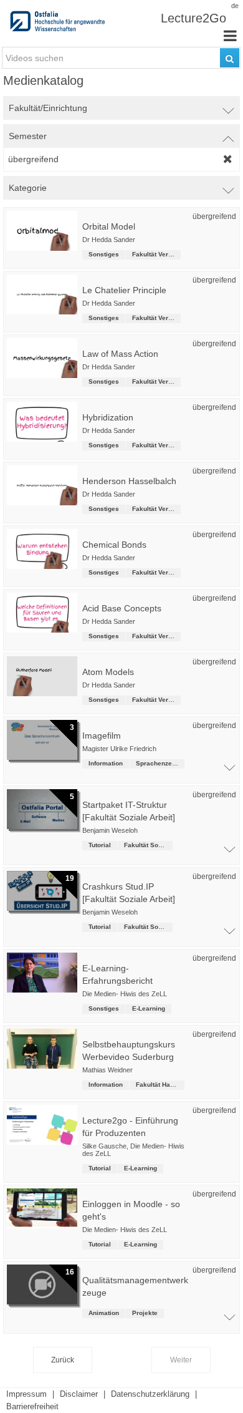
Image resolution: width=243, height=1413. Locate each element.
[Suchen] (229, 57)
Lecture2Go (193, 18)
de (235, 5)
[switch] (121, 108)
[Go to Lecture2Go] (58, 25)
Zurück (62, 1360)
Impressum (26, 1394)
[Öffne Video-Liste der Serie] (229, 771)
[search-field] (121, 58)
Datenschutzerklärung (150, 1394)
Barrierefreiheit (32, 1406)
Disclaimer (79, 1394)
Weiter (181, 1360)
